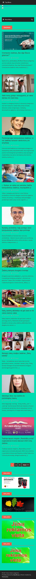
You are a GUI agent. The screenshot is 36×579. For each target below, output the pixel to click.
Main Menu (8, 19)
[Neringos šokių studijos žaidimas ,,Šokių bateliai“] (18, 341)
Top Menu (8, 2)
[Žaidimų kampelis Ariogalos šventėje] (18, 258)
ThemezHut (5, 577)
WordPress (16, 575)
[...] (27, 67)
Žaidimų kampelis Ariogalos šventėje (15, 270)
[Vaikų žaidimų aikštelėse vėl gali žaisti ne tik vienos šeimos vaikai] (18, 298)
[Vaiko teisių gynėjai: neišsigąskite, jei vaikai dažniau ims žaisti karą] (18, 83)
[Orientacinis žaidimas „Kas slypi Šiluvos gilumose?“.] (18, 41)
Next (25, 465)
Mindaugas (16, 58)
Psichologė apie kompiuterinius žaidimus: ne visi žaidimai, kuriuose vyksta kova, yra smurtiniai (18, 140)
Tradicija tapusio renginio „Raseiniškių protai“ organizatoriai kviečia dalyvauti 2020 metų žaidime (18, 440)
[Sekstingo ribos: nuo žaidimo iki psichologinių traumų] (18, 383)
